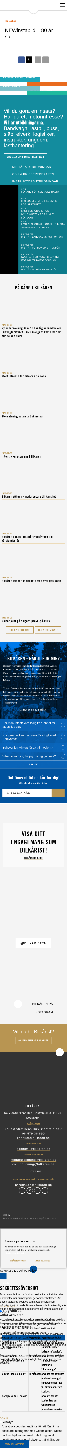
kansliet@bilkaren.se (33, 1138)
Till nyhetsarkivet (19, 630)
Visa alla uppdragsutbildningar (25, 156)
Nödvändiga (12, 1310)
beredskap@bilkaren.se (33, 1185)
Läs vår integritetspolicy (15, 1253)
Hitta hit (35, 1171)
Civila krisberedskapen (32, 174)
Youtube (45, 1190)
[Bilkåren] (33, 6)
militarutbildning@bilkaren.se (33, 1159)
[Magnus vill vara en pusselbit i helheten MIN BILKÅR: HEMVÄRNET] (6, 83)
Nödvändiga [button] (7, 1306)
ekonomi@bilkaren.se (33, 1149)
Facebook (22, 1190)
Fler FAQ (33, 764)
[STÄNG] (3, 1276)
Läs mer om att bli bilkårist (33, 709)
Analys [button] (4, 1418)
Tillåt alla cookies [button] (18, 1260)
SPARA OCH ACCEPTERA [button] (14, 1444)
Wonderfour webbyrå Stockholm (39, 1218)
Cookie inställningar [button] (43, 1260)
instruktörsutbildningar (34, 181)
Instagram (37, 1190)
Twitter (30, 1190)
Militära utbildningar (31, 167)
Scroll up (60, 1052)
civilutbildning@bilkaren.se (33, 1164)
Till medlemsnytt (48, 630)
